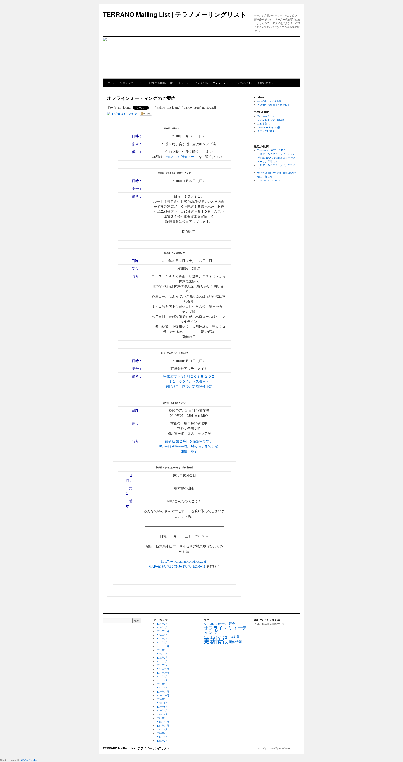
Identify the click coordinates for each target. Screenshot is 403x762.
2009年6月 (162, 714)
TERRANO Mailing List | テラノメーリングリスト (174, 14)
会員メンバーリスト (132, 83)
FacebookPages (210, 624)
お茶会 (230, 623)
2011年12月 (163, 669)
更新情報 (216, 641)
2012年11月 (163, 646)
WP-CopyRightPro (29, 760)
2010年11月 (163, 691)
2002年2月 (162, 740)
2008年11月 (163, 721)
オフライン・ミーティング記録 (189, 83)
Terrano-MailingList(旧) (269, 127)
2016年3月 (162, 623)
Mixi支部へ (263, 123)
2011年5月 (162, 676)
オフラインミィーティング (225, 630)
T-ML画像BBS (157, 83)
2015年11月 (163, 631)
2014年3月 (162, 635)
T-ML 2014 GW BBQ (268, 180)
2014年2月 (162, 638)
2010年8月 (162, 703)
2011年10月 (163, 672)
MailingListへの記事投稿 (270, 119)
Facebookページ (266, 116)
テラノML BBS (265, 131)
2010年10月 (163, 695)
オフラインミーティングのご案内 (232, 83)
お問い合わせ (266, 83)
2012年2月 (162, 661)
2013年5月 (162, 642)
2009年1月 (162, 718)
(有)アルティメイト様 (269, 101)
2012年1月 (162, 665)
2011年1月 (162, 687)
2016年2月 (162, 627)
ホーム (111, 83)
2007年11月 (163, 725)
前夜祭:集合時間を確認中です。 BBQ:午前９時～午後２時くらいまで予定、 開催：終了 (188, 446)
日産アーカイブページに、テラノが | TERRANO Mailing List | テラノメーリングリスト (276, 157)
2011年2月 (162, 684)
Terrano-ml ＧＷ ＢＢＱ (271, 150)
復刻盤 (235, 636)
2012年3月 (162, 657)
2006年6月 (162, 733)
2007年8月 (162, 729)
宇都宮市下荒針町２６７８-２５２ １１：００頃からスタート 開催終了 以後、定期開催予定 (189, 381)
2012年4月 (162, 653)
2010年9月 (162, 699)
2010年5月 (162, 710)
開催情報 (235, 642)
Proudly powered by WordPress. (274, 748)
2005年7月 (162, 737)
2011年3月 (162, 680)
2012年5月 (162, 650)
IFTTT (221, 624)
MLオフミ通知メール (182, 156)
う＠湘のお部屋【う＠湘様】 (273, 104)
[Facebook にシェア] (122, 113)
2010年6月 (162, 706)
